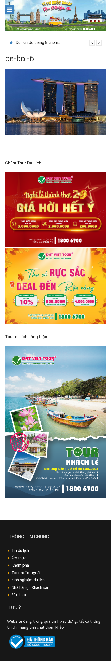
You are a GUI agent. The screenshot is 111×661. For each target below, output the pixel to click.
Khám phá (20, 565)
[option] (58, 43)
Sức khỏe (19, 594)
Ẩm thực (18, 557)
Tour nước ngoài (25, 572)
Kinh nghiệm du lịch (28, 579)
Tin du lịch (20, 550)
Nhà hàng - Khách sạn (30, 587)
